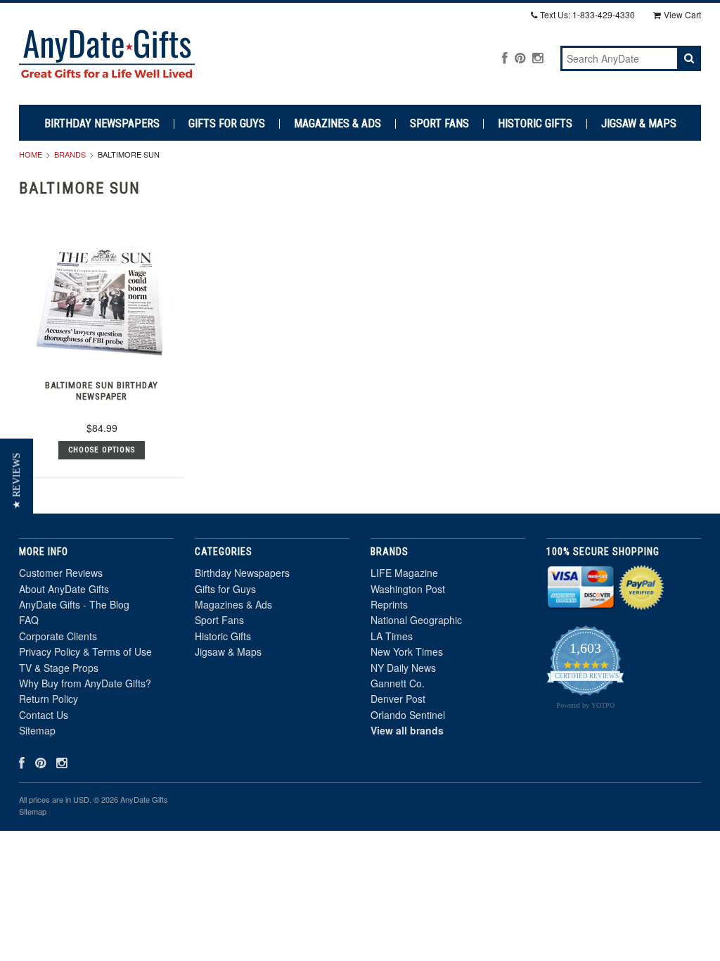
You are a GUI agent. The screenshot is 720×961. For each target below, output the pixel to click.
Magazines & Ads (337, 124)
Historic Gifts (535, 124)
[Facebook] (505, 57)
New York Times (407, 651)
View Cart (682, 14)
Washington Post (408, 589)
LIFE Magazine (404, 573)
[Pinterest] (520, 57)
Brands (70, 154)
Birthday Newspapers (102, 124)
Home (30, 154)
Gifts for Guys (226, 124)
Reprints (389, 604)
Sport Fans (439, 124)
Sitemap (37, 730)
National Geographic (416, 620)
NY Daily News (403, 668)
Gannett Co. (398, 683)
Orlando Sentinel (408, 715)
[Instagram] (537, 57)
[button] (16, 480)
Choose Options (101, 449)
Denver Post (398, 699)
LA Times (392, 636)
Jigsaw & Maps (638, 124)
